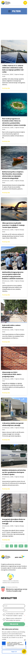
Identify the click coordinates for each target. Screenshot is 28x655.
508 (21, 546)
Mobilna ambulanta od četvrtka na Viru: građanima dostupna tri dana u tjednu (14, 472)
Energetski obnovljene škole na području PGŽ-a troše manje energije (13, 521)
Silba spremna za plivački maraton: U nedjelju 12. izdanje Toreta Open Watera (13, 225)
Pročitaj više (6, 88)
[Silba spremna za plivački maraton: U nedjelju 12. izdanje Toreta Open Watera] (14, 209)
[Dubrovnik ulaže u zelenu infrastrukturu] (14, 311)
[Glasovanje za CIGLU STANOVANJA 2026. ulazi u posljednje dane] (14, 358)
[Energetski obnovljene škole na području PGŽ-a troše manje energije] (14, 505)
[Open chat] (24, 651)
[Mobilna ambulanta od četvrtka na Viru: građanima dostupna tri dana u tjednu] (14, 456)
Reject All (14, 651)
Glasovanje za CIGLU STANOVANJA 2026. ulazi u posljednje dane (11, 374)
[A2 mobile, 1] (14, 28)
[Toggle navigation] (25, 3)
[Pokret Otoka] (6, 3)
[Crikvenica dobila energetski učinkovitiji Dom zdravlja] (14, 409)
